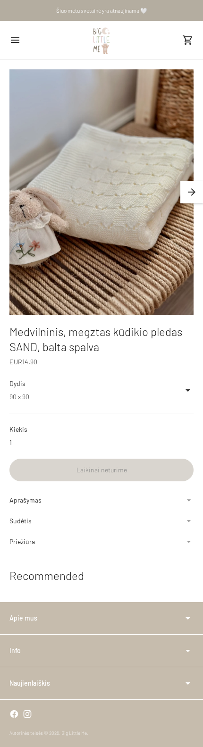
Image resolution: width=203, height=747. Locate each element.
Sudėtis (20, 521)
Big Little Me (74, 733)
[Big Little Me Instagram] (27, 714)
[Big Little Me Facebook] (14, 714)
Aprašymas (25, 500)
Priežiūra (22, 541)
